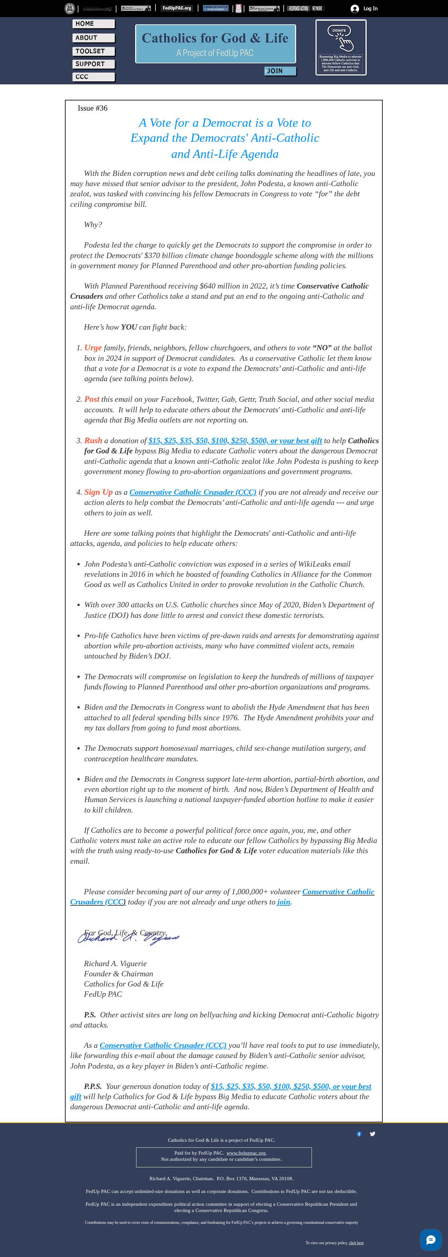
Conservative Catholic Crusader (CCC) (193, 492)
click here (356, 1243)
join (283, 902)
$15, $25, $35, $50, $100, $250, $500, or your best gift (235, 440)
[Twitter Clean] (372, 1134)
